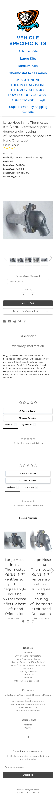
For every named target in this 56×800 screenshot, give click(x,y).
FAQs (41, 100)
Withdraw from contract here (28, 681)
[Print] (14, 321)
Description (28, 336)
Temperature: (28, 276)
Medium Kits (28, 66)
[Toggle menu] (4, 4)
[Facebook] (4, 321)
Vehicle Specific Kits (28, 40)
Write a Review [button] (29, 411)
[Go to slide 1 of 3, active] (23, 621)
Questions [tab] (27, 424)
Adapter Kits (28, 51)
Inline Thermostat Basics (28, 659)
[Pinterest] (24, 321)
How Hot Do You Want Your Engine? (28, 662)
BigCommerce (33, 790)
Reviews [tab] (9, 424)
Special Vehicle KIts (28, 707)
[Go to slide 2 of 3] (28, 621)
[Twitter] (19, 321)
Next (51, 258)
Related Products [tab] (28, 518)
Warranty (27, 107)
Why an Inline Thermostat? (28, 656)
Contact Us (28, 674)
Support (14, 107)
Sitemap (28, 677)
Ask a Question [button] (29, 418)
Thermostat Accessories (28, 73)
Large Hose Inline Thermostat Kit (28, 701)
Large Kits (28, 58)
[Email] (9, 321)
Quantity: (28, 289)
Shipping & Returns (28, 671)
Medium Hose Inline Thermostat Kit (28, 704)
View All (28, 728)
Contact (28, 112)
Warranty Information (28, 346)
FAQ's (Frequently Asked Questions (28, 665)
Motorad (28, 725)
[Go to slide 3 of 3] (33, 621)
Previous (5, 258)
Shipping (40, 107)
